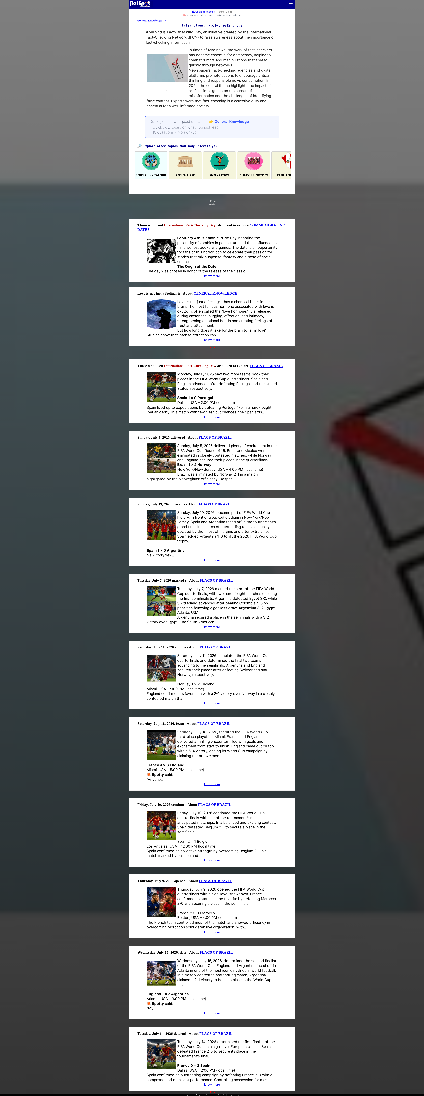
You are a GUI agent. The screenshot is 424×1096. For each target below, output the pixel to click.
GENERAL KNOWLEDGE (215, 293)
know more (212, 276)
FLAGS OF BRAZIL (266, 366)
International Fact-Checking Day (189, 225)
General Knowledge (149, 20)
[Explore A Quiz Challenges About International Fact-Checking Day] (167, 88)
